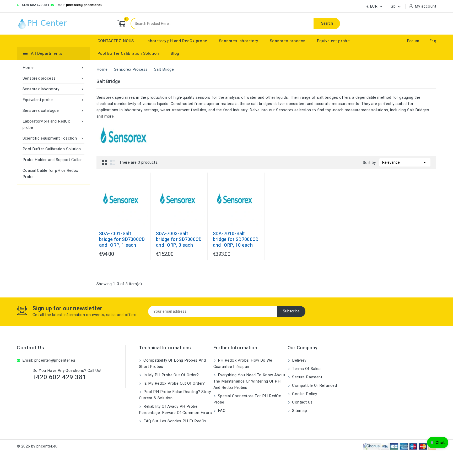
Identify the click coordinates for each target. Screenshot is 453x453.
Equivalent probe (333, 41)
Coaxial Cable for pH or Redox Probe (50, 174)
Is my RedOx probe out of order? (173, 383)
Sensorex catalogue (53, 110)
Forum (413, 41)
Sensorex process (287, 41)
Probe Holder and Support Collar (52, 160)
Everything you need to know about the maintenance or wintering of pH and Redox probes (249, 381)
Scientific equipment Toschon (53, 138)
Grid (104, 162)
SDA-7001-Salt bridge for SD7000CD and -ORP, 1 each (122, 239)
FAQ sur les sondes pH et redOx (174, 421)
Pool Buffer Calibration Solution (128, 53)
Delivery (298, 360)
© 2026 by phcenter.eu (37, 446)
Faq (432, 41)
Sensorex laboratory (238, 41)
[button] (437, 442)
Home (53, 67)
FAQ (221, 410)
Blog (175, 53)
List (112, 162)
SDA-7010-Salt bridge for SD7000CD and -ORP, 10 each (236, 239)
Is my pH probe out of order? (170, 375)
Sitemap (299, 410)
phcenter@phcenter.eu (84, 5)
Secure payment (306, 377)
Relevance (405, 162)
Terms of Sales (306, 369)
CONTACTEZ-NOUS (116, 41)
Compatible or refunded (314, 385)
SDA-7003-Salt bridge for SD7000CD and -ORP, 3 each (179, 239)
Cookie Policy (304, 394)
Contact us (30, 347)
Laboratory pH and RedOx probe (176, 41)
